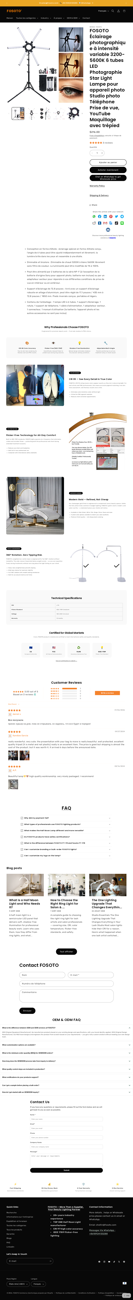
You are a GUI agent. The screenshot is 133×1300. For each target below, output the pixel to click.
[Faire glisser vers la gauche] (9, 113)
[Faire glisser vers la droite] (82, 113)
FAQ (66, 808)
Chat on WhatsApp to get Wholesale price (108, 178)
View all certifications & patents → (66, 661)
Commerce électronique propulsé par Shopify (36, 1293)
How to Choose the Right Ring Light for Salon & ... (64, 903)
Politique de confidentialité (66, 1293)
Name (33, 1115)
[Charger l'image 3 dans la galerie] (45, 113)
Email (32, 1124)
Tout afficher (66, 951)
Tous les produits (14, 1230)
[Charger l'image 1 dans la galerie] (18, 113)
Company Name (36, 1142)
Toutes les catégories (16, 1225)
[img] (14, 710)
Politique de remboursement (116, 1295)
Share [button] (94, 205)
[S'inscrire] (50, 1261)
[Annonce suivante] (126, 3)
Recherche (12, 1213)
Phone (32, 1133)
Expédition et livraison (17, 1221)
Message (33, 1152)
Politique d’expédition (106, 1293)
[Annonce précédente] (7, 3)
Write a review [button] (107, 693)
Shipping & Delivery (99, 195)
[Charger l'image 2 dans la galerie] (31, 113)
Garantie (11, 1234)
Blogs (9, 1238)
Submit (66, 1170)
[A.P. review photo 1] (13, 784)
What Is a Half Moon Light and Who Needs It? (24, 903)
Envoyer (27, 1011)
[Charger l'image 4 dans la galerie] (59, 113)
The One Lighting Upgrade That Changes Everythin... (107, 903)
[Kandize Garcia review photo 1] (13, 755)
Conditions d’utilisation (86, 1293)
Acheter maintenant (108, 170)
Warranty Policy (97, 186)
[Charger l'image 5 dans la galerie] (73, 113)
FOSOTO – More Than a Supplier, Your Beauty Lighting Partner (66, 1208)
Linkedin (10, 1247)
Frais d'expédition (97, 136)
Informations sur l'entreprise (20, 1217)
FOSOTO (16, 1293)
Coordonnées (122, 1293)
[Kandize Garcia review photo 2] (25, 755)
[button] (27, 18)
